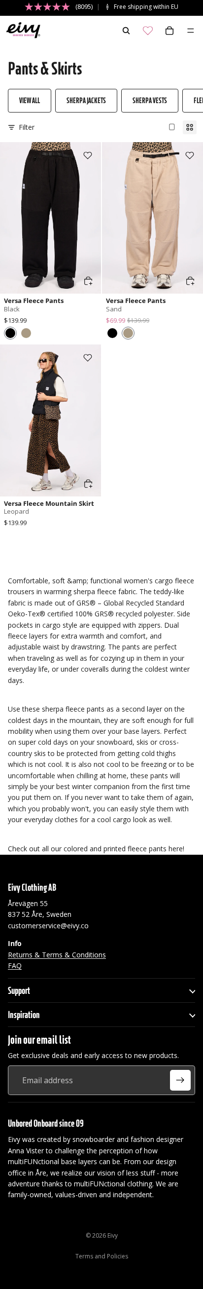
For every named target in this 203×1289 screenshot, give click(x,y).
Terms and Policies (101, 1256)
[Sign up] (180, 1080)
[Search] (126, 30)
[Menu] (190, 30)
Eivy (112, 1235)
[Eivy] (21, 30)
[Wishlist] (148, 30)
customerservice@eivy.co (48, 925)
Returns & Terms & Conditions (57, 954)
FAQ (15, 965)
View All (29, 100)
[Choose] (88, 281)
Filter (26, 127)
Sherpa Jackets (86, 100)
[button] (10, 333)
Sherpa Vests (150, 100)
